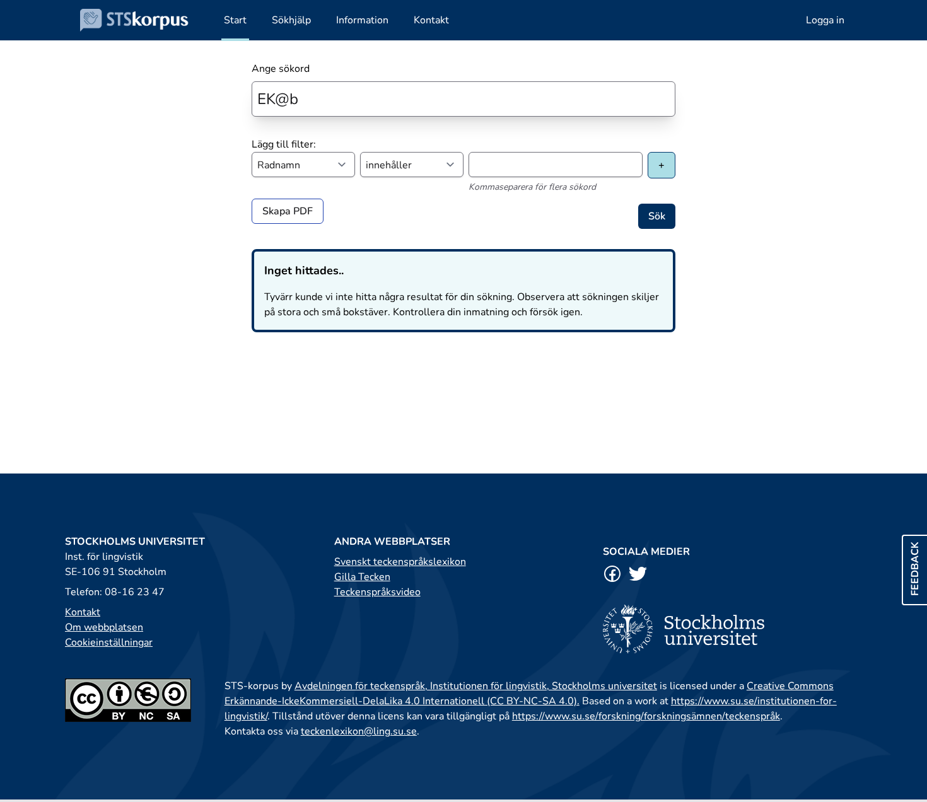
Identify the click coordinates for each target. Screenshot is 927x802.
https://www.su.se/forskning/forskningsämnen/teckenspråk (646, 716)
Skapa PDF (287, 211)
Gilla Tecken (362, 577)
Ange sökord (281, 69)
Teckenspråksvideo (377, 592)
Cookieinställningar (109, 642)
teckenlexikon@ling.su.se (359, 731)
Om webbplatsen (104, 627)
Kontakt (82, 612)
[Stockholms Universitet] (732, 629)
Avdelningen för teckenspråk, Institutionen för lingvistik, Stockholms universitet (475, 686)
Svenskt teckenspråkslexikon (400, 562)
